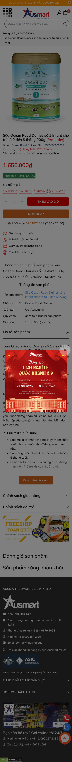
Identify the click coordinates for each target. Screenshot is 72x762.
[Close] (65, 350)
